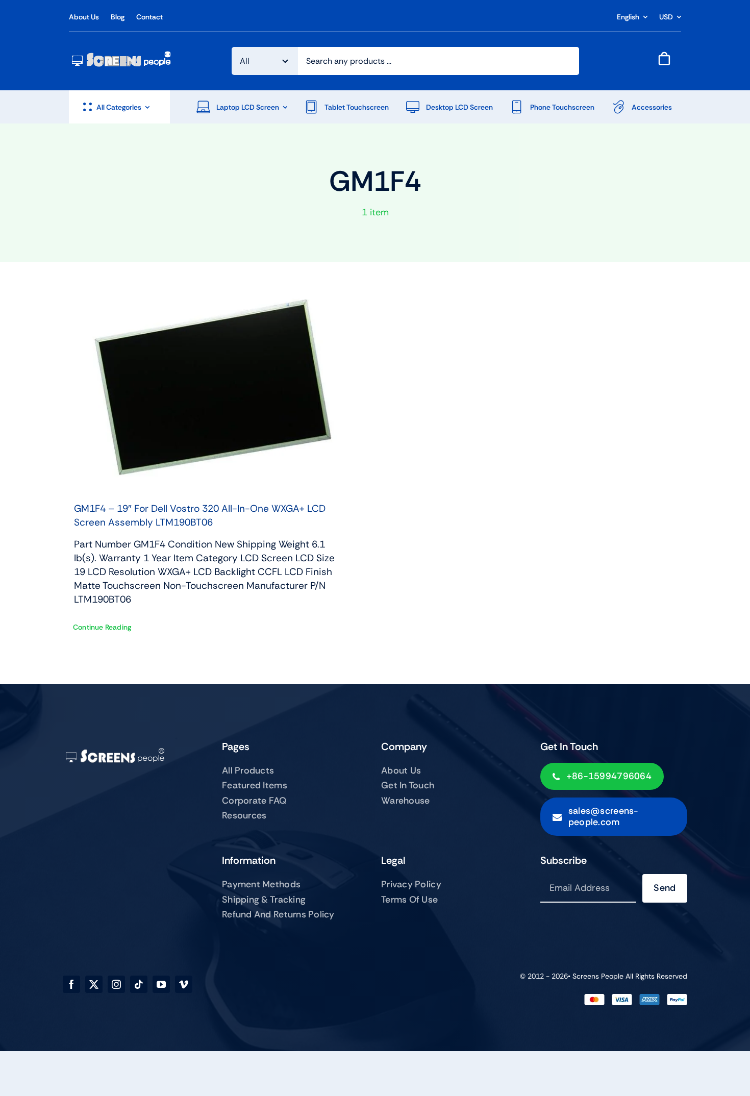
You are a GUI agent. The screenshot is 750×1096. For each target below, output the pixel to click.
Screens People (597, 976)
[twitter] (94, 984)
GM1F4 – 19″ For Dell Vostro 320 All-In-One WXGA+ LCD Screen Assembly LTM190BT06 (200, 515)
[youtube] (161, 984)
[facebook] (71, 984)
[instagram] (116, 984)
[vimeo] (183, 984)
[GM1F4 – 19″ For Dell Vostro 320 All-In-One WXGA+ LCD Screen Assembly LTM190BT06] (214, 387)
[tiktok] (138, 984)
